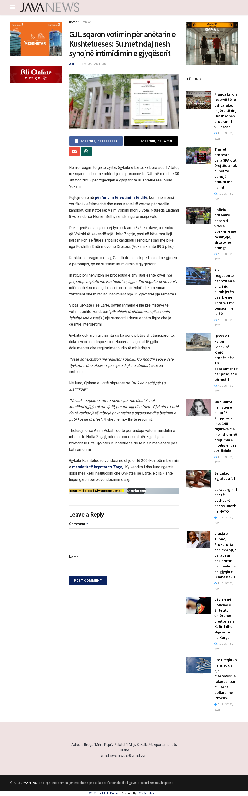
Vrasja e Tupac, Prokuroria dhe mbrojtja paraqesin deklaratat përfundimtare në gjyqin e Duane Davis (227, 555)
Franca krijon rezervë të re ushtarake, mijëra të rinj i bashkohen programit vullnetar (225, 110)
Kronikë (86, 22)
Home (73, 22)
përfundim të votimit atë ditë (121, 197)
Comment (78, 523)
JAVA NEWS (29, 783)
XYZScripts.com (148, 793)
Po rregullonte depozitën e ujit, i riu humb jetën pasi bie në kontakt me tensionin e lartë (224, 292)
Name (73, 557)
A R (71, 64)
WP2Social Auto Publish (104, 793)
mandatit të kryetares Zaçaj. (98, 467)
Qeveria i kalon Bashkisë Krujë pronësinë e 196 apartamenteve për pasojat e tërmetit (227, 357)
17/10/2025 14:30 (94, 64)
